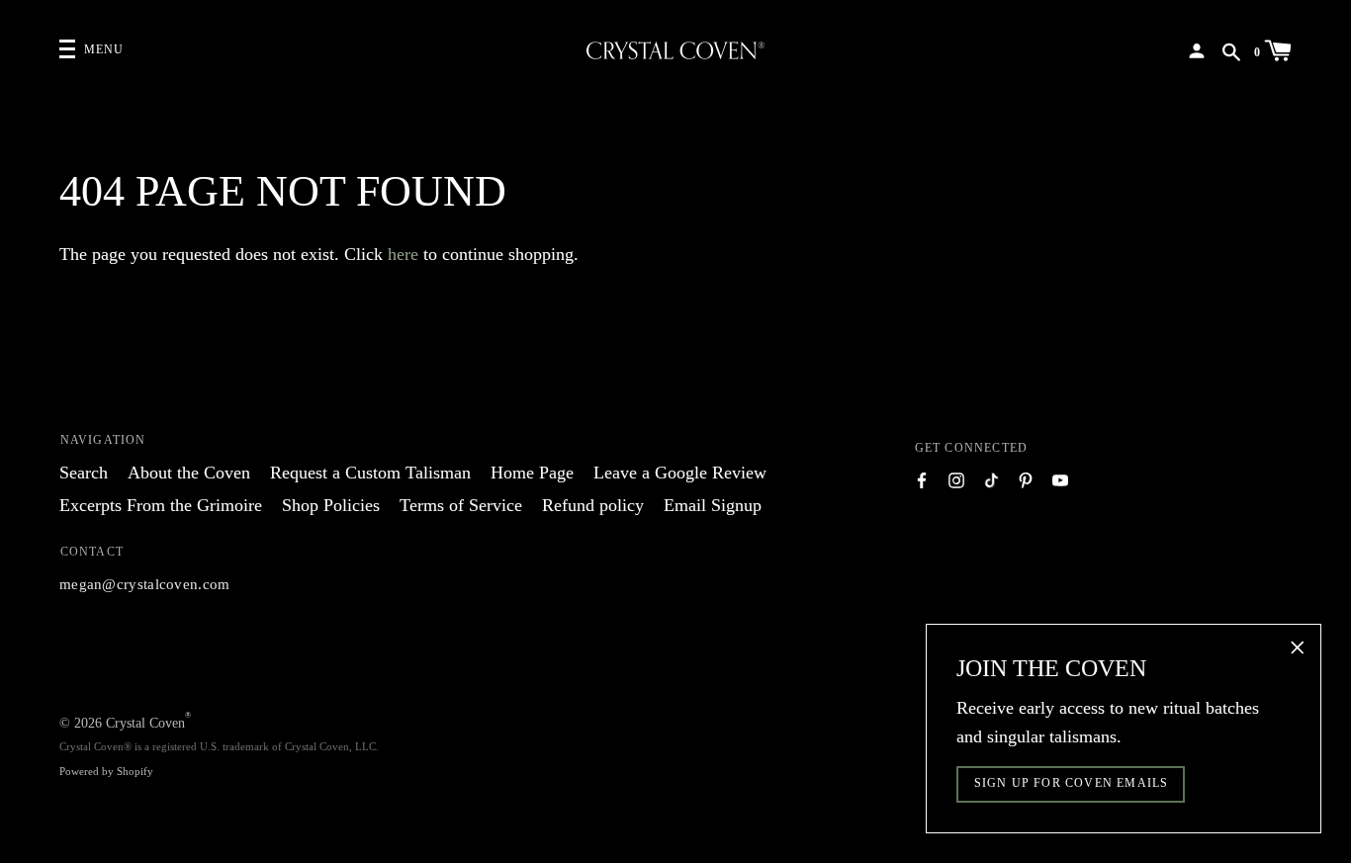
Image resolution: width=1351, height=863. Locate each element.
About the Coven (189, 472)
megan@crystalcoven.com (144, 584)
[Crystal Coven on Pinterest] (1026, 479)
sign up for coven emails (1071, 783)
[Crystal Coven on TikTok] (991, 479)
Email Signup (713, 505)
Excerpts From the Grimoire (160, 505)
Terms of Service (461, 505)
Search (83, 472)
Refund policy (593, 505)
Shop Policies (331, 505)
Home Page (532, 472)
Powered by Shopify (106, 771)
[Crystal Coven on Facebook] (922, 479)
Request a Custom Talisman (370, 472)
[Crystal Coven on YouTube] (1060, 479)
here (403, 254)
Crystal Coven (145, 723)
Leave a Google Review (679, 472)
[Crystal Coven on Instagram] (956, 479)
